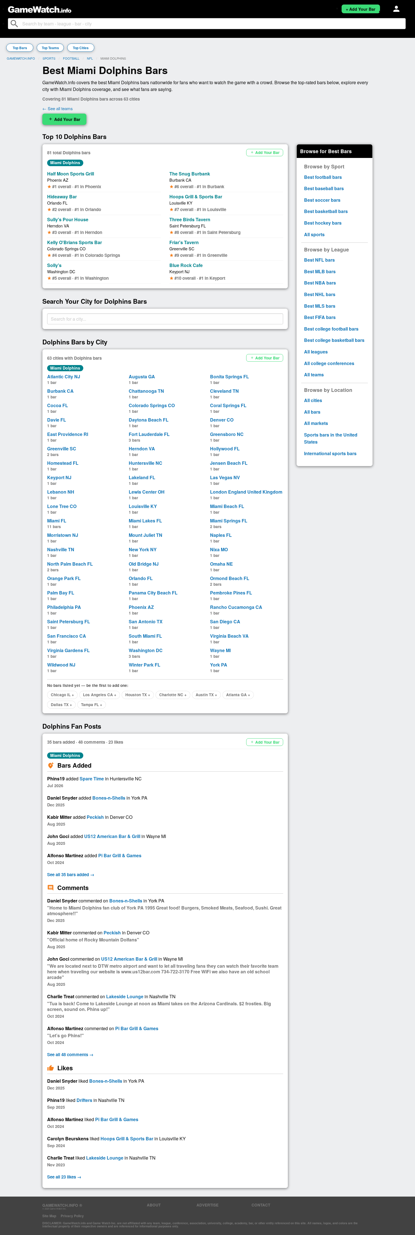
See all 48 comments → (70, 1054)
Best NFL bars (319, 260)
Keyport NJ (179, 271)
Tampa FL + (91, 704)
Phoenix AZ (57, 180)
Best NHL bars (319, 294)
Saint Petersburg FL (187, 226)
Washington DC (61, 271)
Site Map (49, 1215)
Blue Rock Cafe (186, 265)
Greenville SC (181, 248)
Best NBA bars (320, 282)
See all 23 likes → (64, 1177)
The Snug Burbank (189, 173)
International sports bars (330, 453)
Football (71, 58)
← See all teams (57, 108)
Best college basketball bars (334, 340)
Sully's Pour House (67, 219)
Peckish (95, 817)
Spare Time (92, 778)
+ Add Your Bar (360, 9)
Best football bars (323, 177)
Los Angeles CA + (99, 694)
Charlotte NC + (173, 694)
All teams (314, 374)
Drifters (84, 1100)
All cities (313, 400)
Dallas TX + (61, 704)
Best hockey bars (323, 223)
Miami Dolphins (65, 162)
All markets (316, 423)
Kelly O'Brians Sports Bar (74, 242)
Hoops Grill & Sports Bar (195, 196)
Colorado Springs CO (66, 248)
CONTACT (261, 1205)
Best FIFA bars (320, 317)
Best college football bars (331, 328)
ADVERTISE (207, 1205)
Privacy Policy (72, 1215)
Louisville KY (181, 203)
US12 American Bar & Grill (112, 836)
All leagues (316, 351)
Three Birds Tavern (189, 219)
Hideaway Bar (62, 196)
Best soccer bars (322, 200)
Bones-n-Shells (108, 798)
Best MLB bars (320, 271)
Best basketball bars (326, 211)
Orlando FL (57, 203)
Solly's (54, 265)
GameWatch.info (21, 58)
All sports (314, 234)
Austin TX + (206, 694)
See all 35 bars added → (70, 874)
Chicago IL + (62, 694)
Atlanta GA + (238, 694)
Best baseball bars (324, 188)
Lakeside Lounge (124, 996)
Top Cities (81, 47)
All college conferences (329, 363)
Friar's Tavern (184, 242)
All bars (312, 412)
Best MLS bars (319, 306)
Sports (49, 58)
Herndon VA (58, 226)
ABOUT (154, 1205)
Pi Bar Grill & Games (119, 855)
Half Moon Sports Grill (70, 173)
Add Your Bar (64, 119)
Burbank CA (180, 180)
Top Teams (50, 47)
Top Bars (20, 47)
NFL (90, 58)
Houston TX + (137, 694)
